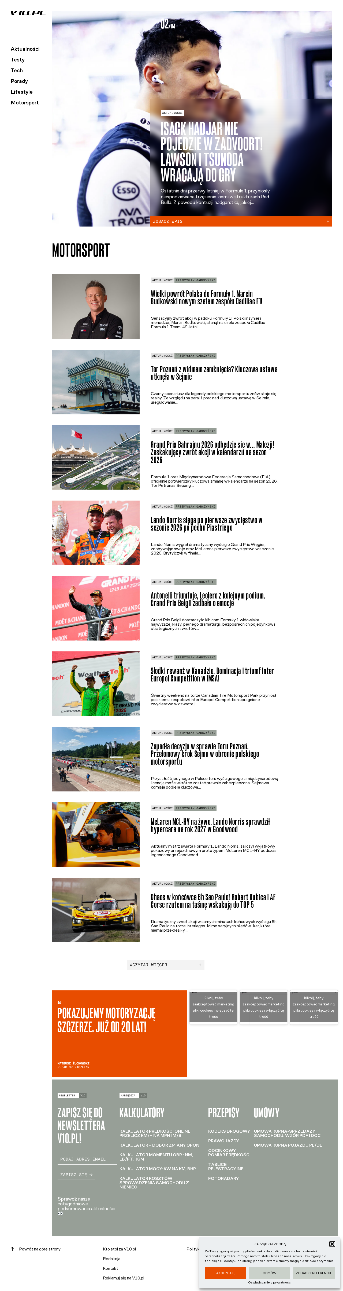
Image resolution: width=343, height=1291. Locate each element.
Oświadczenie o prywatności (270, 1282)
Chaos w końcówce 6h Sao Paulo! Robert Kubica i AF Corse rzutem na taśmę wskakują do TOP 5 (213, 901)
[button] (332, 1244)
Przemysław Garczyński (195, 280)
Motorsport (25, 102)
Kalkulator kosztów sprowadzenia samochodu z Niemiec (154, 1183)
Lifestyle (22, 91)
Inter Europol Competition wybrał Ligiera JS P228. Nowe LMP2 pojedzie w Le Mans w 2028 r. (218, 144)
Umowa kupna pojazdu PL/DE (288, 1145)
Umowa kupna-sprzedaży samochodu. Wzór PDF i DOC (287, 1133)
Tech (17, 70)
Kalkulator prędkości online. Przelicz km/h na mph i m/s (156, 1133)
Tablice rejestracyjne (226, 1166)
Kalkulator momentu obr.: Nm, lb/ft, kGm (156, 1157)
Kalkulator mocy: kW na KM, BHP (158, 1168)
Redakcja (111, 1258)
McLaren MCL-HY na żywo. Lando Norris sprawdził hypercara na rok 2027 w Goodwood (210, 825)
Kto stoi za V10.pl (119, 1249)
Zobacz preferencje (314, 1273)
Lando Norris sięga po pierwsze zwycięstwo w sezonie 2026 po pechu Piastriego (207, 524)
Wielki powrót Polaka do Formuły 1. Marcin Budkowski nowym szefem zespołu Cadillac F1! (207, 298)
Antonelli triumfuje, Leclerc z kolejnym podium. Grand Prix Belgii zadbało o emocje (208, 599)
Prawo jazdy (223, 1140)
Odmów (270, 1273)
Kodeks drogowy (229, 1131)
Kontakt (110, 1268)
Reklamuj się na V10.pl (123, 1278)
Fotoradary (223, 1178)
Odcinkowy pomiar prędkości (229, 1152)
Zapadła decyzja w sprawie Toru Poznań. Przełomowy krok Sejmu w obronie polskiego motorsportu (205, 754)
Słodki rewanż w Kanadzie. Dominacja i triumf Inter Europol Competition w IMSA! (212, 675)
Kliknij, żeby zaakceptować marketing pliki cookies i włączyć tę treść (213, 1007)
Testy (18, 59)
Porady (19, 81)
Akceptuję (225, 1273)
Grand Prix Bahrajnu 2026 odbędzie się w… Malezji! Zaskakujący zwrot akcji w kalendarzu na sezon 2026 (212, 452)
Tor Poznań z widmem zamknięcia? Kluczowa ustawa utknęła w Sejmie (214, 373)
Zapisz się (73, 1174)
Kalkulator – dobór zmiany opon (159, 1145)
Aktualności (25, 49)
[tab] (296, 24)
